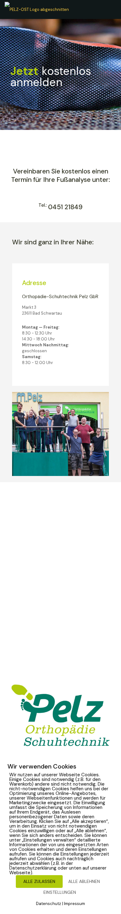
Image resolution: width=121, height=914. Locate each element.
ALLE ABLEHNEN (84, 881)
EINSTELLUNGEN (59, 892)
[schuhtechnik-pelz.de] (37, 9)
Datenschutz (48, 903)
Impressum (74, 903)
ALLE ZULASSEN (39, 881)
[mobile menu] (112, 9)
